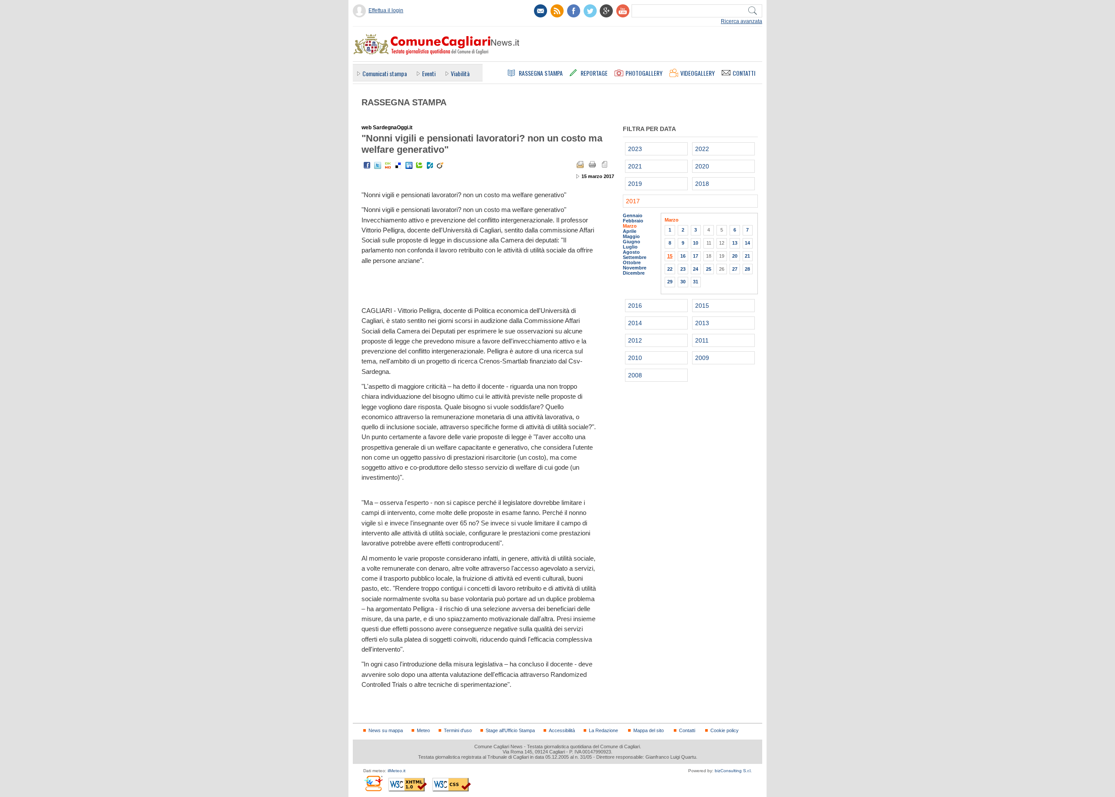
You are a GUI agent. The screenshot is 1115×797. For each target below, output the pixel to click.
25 (708, 269)
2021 (635, 166)
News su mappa (385, 730)
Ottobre (632, 262)
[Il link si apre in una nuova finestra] (573, 10)
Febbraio (633, 220)
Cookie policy (724, 730)
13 (734, 242)
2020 (702, 166)
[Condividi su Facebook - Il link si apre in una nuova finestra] (367, 165)
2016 (635, 305)
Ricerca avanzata (741, 21)
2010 (635, 357)
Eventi (429, 73)
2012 (635, 340)
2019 (635, 183)
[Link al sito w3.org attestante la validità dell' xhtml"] (408, 784)
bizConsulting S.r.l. (733, 770)
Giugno (631, 241)
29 (669, 281)
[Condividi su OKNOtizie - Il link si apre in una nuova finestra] (388, 165)
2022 (702, 148)
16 (683, 256)
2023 (635, 148)
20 (734, 256)
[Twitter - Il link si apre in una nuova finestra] (377, 165)
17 (695, 256)
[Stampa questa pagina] (592, 164)
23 (683, 269)
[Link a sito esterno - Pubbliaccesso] (373, 783)
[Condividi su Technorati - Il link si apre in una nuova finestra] (419, 165)
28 (747, 269)
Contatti (687, 730)
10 (695, 242)
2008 (635, 375)
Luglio (630, 246)
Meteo (423, 730)
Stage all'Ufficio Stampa (510, 730)
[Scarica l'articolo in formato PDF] (604, 164)
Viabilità (460, 73)
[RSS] (557, 10)
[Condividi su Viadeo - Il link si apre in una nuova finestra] (440, 165)
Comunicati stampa (384, 73)
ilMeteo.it (396, 770)
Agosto (631, 252)
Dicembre (634, 273)
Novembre (634, 267)
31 (695, 281)
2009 (702, 357)
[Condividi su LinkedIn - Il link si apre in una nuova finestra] (408, 165)
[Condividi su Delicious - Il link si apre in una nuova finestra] (398, 165)
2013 (702, 322)
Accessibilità (562, 730)
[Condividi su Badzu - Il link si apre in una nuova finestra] (429, 165)
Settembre (634, 257)
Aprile (629, 231)
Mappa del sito (648, 730)
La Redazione (603, 730)
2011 (702, 340)
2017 (633, 201)
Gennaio (632, 215)
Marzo (630, 226)
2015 (702, 305)
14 (747, 242)
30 (683, 281)
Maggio (631, 236)
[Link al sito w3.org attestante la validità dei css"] (451, 784)
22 (669, 269)
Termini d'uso (458, 730)
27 (734, 269)
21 (747, 256)
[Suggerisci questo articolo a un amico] (580, 164)
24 (695, 269)
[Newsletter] (540, 10)
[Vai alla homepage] (436, 44)
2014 (635, 322)
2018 (702, 183)
